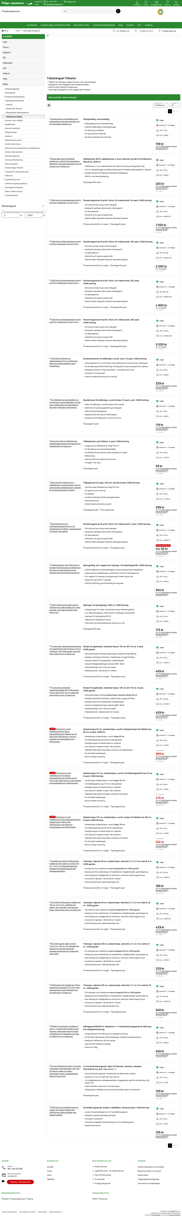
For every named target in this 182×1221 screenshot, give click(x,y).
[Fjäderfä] (59, 19)
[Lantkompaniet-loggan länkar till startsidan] (31, 11)
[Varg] (105, 19)
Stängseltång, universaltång (96, 119)
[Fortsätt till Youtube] (168, 12)
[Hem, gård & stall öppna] (91, 25)
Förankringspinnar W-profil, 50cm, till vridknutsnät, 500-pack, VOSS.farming (111, 321)
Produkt (174, 103)
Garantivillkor (143, 1175)
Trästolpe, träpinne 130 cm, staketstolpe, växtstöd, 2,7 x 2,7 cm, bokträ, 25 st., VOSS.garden (117, 986)
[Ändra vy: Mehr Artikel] (49, 105)
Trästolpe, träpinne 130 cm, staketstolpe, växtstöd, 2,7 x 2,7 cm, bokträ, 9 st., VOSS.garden (116, 945)
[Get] (49, 19)
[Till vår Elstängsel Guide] (176, 12)
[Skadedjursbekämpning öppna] (116, 25)
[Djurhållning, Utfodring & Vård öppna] (71, 25)
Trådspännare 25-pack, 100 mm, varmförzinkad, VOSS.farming (111, 482)
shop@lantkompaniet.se (54, 4)
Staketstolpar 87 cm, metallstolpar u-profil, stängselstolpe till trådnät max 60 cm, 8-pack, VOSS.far (117, 730)
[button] (160, 12)
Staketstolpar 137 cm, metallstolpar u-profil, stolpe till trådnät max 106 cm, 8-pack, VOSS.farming (117, 818)
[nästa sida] (178, 111)
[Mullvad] (153, 19)
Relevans (159, 104)
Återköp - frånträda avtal (20, 1182)
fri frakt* (164, 269)
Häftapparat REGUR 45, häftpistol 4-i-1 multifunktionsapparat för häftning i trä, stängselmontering (117, 1028)
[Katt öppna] (143, 25)
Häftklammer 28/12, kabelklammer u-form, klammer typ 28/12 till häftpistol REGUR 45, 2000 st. (117, 160)
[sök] (118, 11)
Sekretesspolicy (55, 1212)
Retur (49, 1175)
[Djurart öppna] (135, 25)
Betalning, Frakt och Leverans (149, 1171)
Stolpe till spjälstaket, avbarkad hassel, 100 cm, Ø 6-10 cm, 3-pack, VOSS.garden (113, 689)
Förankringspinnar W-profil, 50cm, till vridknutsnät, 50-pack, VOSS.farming (117, 200)
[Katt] (77, 19)
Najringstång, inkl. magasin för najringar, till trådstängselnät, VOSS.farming (117, 565)
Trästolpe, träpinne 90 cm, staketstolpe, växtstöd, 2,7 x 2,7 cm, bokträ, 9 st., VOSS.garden (118, 862)
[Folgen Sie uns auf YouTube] (3, 1182)
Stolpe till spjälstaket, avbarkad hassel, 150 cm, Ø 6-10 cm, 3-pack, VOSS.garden (113, 648)
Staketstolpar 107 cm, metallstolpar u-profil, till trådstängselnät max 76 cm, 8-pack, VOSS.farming (117, 774)
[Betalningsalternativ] (17, 1198)
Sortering (158, 103)
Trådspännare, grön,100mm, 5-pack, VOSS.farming (106, 441)
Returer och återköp (174, 1215)
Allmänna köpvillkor (9, 1212)
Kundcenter (12, 1176)
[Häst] (7, 19)
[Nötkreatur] (29, 19)
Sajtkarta (50, 1179)
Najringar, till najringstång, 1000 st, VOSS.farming (105, 605)
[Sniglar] (169, 19)
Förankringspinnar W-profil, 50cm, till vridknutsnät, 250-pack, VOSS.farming (111, 282)
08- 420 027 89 (15, 1168)
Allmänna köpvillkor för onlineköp (151, 1167)
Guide (49, 1171)
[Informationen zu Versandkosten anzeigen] (99, 1198)
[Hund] (67, 19)
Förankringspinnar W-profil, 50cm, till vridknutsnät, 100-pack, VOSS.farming (118, 241)
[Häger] (144, 19)
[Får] (40, 19)
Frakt (172, 1211)
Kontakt (50, 1167)
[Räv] (116, 19)
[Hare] (85, 19)
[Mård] (135, 19)
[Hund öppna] (124, 25)
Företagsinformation (27, 1212)
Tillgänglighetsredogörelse (148, 1179)
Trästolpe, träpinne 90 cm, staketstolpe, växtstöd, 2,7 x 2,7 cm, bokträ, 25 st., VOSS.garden (116, 904)
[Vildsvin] (94, 19)
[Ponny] (17, 19)
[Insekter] (176, 19)
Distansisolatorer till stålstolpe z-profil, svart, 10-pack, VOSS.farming (115, 358)
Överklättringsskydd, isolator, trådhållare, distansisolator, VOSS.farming (116, 1107)
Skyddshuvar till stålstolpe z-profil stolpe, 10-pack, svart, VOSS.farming (116, 400)
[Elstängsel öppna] (38, 25)
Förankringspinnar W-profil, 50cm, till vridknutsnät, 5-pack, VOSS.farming (116, 524)
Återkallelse (42, 1212)
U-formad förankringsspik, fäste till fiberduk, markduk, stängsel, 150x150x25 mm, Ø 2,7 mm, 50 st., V (112, 1067)
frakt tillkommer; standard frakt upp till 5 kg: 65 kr (166, 147)
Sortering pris (9, 206)
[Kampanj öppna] (154, 25)
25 (174, 104)
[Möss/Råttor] (161, 19)
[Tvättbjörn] (125, 19)
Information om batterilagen (149, 1183)
